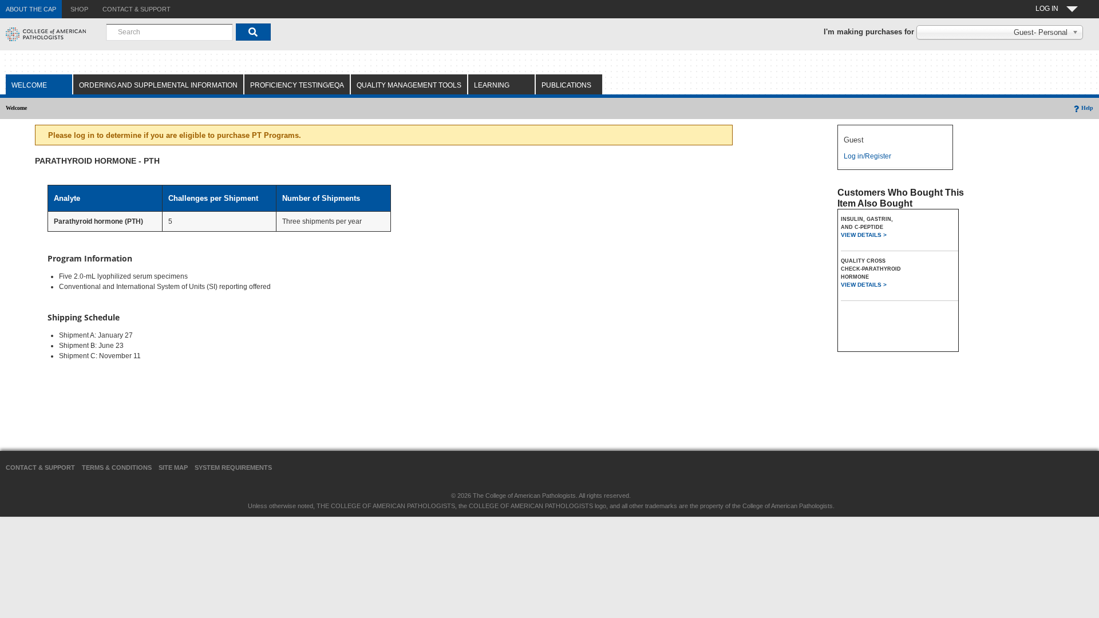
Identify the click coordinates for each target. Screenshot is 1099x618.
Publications (566, 85)
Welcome (29, 85)
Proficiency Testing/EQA (297, 85)
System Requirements (233, 467)
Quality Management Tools (409, 85)
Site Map (173, 467)
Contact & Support (40, 467)
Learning (491, 85)
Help (1087, 108)
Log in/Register (867, 156)
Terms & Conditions (117, 467)
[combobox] (169, 32)
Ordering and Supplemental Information (158, 85)
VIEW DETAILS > (864, 235)
